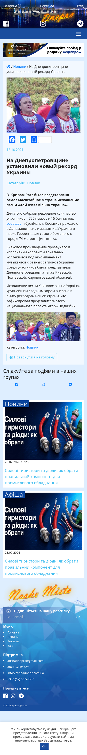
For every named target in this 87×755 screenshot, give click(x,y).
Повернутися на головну (33, 357)
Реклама (47, 6)
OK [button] (44, 746)
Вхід (80, 6)
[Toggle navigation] (78, 34)
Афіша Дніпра (19, 705)
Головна (10, 6)
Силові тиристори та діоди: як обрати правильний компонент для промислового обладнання (41, 476)
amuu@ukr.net (18, 667)
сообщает (15, 223)
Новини (19, 66)
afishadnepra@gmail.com (25, 661)
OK (78, 617)
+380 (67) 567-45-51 (21, 679)
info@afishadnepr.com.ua (25, 673)
